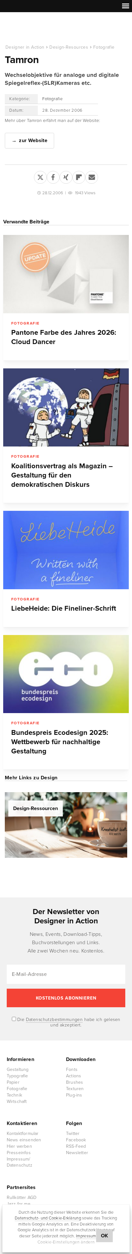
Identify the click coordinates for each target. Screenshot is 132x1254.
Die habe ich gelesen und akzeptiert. (68, 1022)
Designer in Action (38, 28)
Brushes (74, 1082)
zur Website (33, 140)
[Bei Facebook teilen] (53, 176)
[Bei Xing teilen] (66, 176)
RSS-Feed (76, 1146)
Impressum (86, 1236)
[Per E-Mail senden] (92, 176)
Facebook (76, 1140)
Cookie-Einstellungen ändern (66, 1242)
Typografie (17, 1076)
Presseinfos (19, 1152)
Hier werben (19, 1146)
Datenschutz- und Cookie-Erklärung (48, 1218)
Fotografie (104, 47)
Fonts (72, 1069)
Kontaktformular (23, 1133)
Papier (13, 1082)
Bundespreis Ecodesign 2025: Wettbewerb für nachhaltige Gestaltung (59, 741)
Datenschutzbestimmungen (54, 1019)
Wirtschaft (17, 1101)
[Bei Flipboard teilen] (79, 176)
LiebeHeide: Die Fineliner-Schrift (63, 608)
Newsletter (77, 1152)
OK (104, 1236)
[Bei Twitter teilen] (40, 176)
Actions (73, 1076)
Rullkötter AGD (22, 1197)
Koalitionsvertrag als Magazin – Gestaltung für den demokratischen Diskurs (62, 475)
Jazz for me (18, 1204)
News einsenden (24, 1140)
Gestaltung (18, 1069)
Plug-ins (74, 1095)
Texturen (75, 1088)
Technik (14, 1095)
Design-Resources (68, 47)
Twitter (72, 1133)
